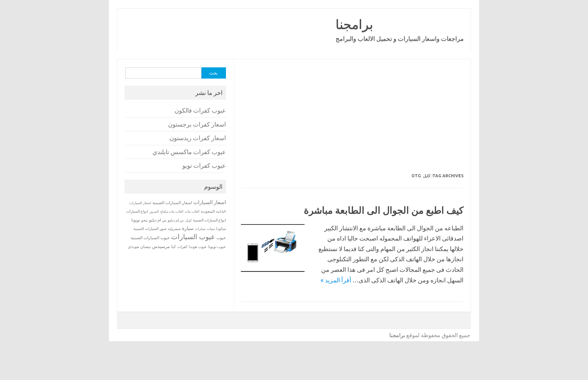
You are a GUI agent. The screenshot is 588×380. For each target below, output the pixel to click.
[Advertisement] (279, 120)
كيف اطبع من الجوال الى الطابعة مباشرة (383, 210)
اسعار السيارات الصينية (172, 202)
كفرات (182, 247)
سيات (211, 229)
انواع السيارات (137, 211)
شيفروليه (174, 229)
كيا (173, 246)
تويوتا (135, 220)
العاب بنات (192, 211)
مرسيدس (161, 246)
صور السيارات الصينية (149, 229)
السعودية (208, 211)
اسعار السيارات (209, 202)
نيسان (145, 246)
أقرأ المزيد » (336, 280)
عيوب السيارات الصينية (150, 237)
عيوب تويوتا (217, 247)
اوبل (188, 220)
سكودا (221, 229)
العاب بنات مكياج (171, 211)
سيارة (188, 228)
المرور (154, 211)
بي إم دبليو (176, 220)
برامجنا (354, 24)
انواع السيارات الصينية (209, 220)
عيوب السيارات (193, 237)
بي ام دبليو (157, 220)
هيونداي (133, 247)
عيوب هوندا (198, 247)
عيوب (221, 237)
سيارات (200, 229)
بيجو (144, 220)
